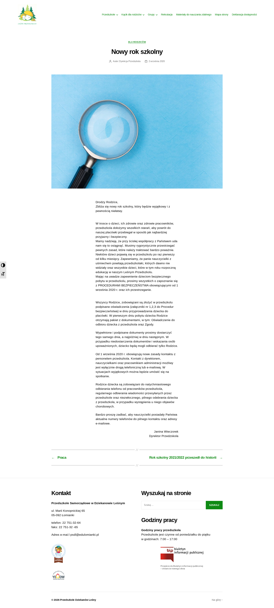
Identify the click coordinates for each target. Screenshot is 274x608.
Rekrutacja (167, 14)
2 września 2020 (157, 61)
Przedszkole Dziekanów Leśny (78, 599)
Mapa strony (221, 14)
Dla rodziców (137, 42)
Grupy (151, 14)
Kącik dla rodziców (131, 14)
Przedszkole (108, 14)
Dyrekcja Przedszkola (130, 61)
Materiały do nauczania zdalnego (193, 14)
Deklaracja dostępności (244, 14)
